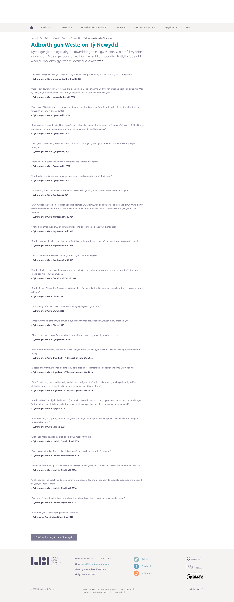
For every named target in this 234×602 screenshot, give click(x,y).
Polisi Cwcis (126, 589)
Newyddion (66, 27)
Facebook (146, 566)
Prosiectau (120, 27)
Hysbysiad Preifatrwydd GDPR (95, 592)
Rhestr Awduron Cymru (144, 27)
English (172, 5)
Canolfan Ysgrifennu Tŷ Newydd (66, 38)
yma (100, 61)
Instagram (146, 573)
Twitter (144, 559)
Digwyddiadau (170, 27)
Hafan (33, 38)
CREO (200, 589)
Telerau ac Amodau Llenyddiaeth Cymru (99, 589)
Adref (33, 27)
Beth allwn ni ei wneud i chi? (94, 27)
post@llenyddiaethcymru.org (96, 564)
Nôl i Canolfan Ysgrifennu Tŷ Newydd (54, 537)
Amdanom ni (47, 27)
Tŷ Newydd (117, 592)
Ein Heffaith (45, 38)
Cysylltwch (191, 5)
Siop (188, 27)
